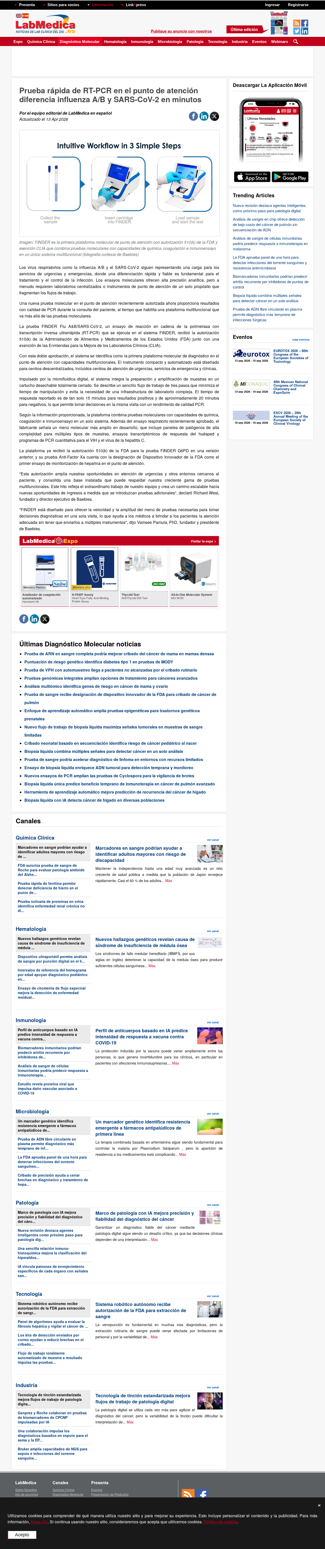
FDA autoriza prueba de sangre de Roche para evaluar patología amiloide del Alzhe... (51, 870)
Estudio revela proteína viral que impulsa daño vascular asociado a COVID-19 (47, 1088)
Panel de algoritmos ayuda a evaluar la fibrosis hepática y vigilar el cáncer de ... (53, 1324)
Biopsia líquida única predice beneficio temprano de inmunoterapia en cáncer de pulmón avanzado (119, 784)
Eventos (259, 41)
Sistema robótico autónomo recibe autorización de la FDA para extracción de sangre (140, 1310)
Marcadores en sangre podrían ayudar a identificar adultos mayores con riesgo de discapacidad (140, 854)
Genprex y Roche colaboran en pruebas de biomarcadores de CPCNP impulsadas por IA (52, 1417)
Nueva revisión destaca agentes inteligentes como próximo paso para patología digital (269, 208)
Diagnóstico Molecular (80, 41)
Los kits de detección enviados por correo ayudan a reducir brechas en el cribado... (51, 1339)
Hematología (115, 41)
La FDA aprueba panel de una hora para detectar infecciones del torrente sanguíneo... (52, 1162)
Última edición (244, 29)
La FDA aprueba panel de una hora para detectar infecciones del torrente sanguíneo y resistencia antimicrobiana (270, 262)
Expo (18, 41)
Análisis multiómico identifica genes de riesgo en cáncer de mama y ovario (96, 686)
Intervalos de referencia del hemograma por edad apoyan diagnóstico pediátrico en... (53, 974)
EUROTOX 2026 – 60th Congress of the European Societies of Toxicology (290, 356)
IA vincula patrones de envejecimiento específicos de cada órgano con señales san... (53, 1271)
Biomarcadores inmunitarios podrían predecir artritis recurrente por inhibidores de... (49, 1052)
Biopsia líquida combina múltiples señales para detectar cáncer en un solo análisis (267, 298)
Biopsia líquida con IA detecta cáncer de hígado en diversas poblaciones (94, 800)
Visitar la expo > (203, 541)
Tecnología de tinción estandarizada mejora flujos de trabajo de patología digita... (50, 1399)
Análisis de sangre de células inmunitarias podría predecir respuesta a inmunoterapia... (53, 1070)
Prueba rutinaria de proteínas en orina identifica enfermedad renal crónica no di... (51, 906)
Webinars (279, 41)
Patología (195, 41)
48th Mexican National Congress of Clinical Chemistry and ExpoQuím (290, 387)
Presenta (27, 5)
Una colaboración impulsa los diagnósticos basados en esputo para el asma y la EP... (53, 1435)
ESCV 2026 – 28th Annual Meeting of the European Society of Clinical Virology (290, 418)
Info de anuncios (26, 1494)
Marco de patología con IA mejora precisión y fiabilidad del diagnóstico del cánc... (50, 1217)
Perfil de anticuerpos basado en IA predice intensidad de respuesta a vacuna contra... (48, 1034)
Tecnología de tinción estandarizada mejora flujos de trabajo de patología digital (142, 1398)
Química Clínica (41, 41)
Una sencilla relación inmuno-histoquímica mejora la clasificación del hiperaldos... (52, 1253)
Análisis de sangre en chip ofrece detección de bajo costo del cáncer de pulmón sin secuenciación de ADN (269, 224)
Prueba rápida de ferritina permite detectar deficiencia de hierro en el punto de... (48, 888)
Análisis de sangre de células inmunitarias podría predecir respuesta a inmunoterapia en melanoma (270, 243)
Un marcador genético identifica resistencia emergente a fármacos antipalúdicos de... (47, 1125)
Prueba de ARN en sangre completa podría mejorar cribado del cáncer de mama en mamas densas (119, 654)
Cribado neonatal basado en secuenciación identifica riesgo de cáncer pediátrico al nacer (110, 743)
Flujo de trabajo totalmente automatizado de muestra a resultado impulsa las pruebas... (50, 1357)
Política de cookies (221, 1522)
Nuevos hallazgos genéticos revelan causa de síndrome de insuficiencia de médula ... (51, 943)
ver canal (213, 840)
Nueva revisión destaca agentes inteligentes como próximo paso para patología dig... (50, 1235)
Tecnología (217, 41)
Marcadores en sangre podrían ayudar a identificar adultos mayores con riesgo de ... (52, 852)
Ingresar (272, 5)
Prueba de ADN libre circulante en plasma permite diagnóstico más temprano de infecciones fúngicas (267, 314)
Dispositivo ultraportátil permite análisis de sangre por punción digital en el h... (52, 959)
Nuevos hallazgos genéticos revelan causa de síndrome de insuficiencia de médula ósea (145, 942)
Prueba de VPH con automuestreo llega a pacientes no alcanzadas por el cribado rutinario (110, 670)
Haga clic (39, 1522)
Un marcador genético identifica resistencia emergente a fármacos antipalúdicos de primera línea (142, 1127)
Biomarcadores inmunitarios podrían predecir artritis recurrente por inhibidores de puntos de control (270, 282)
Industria (240, 41)
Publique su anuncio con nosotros (181, 31)
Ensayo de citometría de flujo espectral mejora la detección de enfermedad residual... (52, 992)
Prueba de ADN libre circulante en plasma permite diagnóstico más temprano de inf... (47, 1143)
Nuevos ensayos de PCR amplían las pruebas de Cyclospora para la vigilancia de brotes (109, 776)
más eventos (301, 339)
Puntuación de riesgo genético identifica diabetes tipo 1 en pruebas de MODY (98, 662)
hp (153, 3)
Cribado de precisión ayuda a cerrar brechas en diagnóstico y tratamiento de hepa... (53, 1180)
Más (168, 880)
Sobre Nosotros (26, 1489)
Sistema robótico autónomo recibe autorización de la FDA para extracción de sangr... (51, 1308)
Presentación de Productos (109, 1494)
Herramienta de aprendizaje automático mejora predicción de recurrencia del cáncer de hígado (115, 792)
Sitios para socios (63, 5)
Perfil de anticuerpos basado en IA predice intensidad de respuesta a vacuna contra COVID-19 (141, 1036)
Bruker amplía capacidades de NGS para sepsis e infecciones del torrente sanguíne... (52, 1453)
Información (102, 5)
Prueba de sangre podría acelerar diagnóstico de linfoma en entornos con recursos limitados (113, 759)
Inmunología (142, 41)
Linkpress (136, 5)
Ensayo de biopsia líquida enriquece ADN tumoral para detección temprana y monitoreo (108, 767)
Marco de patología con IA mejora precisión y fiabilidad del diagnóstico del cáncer (144, 1216)
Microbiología (170, 41)
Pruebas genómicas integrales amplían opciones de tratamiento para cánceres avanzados (111, 678)
